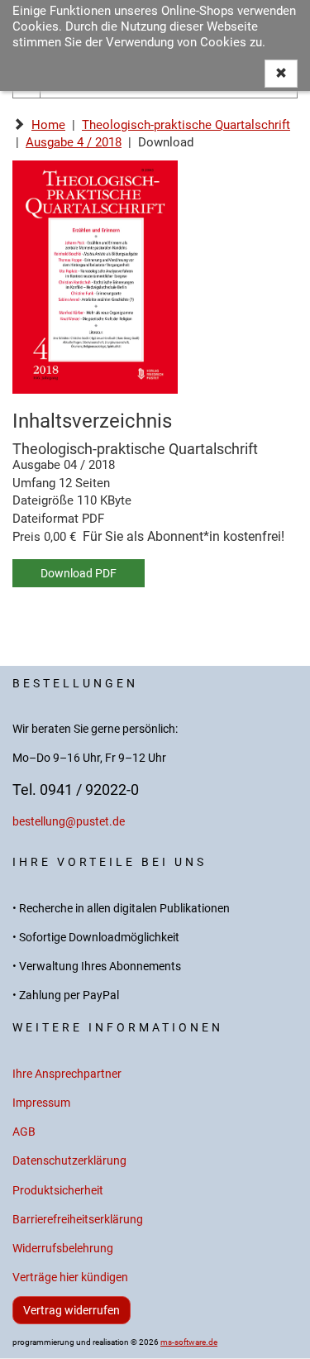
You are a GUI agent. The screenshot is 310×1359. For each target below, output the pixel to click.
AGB (24, 1132)
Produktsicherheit (57, 1191)
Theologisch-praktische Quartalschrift (186, 124)
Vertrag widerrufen (71, 1310)
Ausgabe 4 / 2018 (74, 142)
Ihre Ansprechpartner (67, 1074)
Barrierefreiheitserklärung (77, 1220)
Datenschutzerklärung (69, 1161)
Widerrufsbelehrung (62, 1249)
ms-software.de (188, 1342)
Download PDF (79, 573)
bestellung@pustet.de (68, 822)
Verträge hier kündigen (70, 1277)
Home (48, 124)
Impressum (41, 1103)
